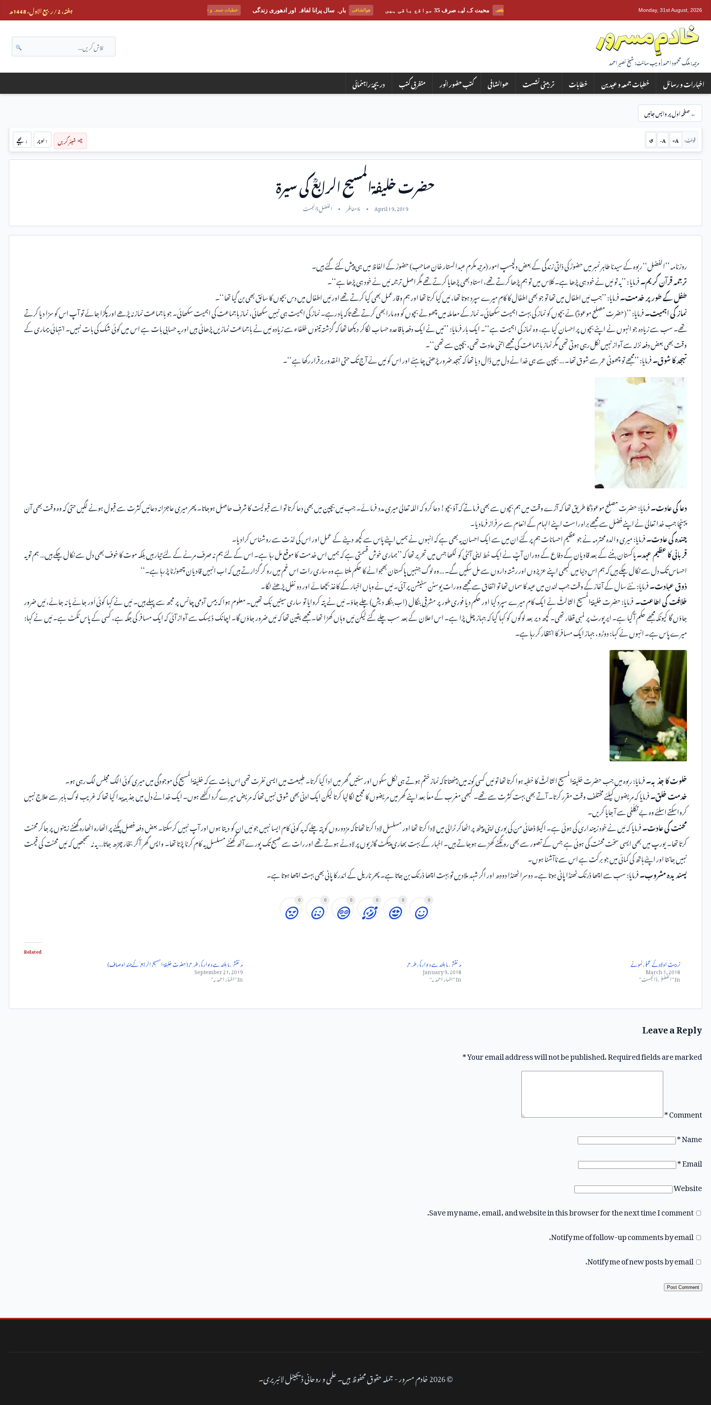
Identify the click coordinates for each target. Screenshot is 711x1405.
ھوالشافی (498, 83)
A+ (675, 139)
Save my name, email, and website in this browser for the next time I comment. (560, 1210)
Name (689, 1137)
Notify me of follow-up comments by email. (621, 1235)
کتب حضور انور (457, 83)
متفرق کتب (412, 83)
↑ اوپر (42, 139)
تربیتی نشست (539, 83)
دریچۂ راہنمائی (369, 83)
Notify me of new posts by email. (639, 1259)
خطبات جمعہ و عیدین (625, 83)
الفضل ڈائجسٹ (317, 207)
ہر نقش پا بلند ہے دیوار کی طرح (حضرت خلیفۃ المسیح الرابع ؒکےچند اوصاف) (175, 963)
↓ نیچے (22, 139)
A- (663, 139)
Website (688, 1186)
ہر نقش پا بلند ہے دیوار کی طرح (434, 963)
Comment (683, 1113)
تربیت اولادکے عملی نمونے (655, 963)
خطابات (578, 83)
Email (689, 1161)
